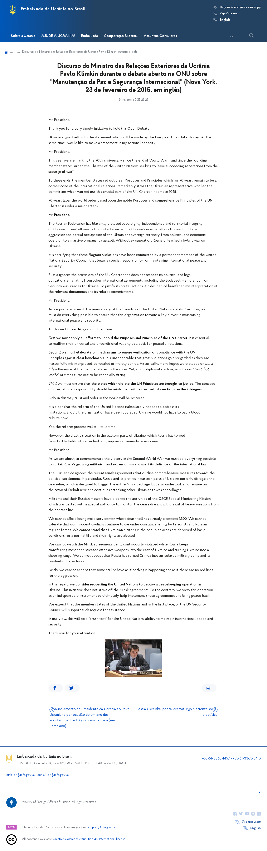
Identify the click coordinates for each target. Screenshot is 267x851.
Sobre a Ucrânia (23, 36)
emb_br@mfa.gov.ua (20, 775)
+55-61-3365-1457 (216, 759)
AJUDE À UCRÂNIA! (58, 36)
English (225, 19)
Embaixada (89, 36)
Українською (229, 13)
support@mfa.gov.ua (101, 827)
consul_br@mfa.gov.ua (53, 775)
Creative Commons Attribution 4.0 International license (89, 839)
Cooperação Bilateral (121, 36)
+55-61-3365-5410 (247, 759)
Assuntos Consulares (160, 36)
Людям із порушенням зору (240, 7)
